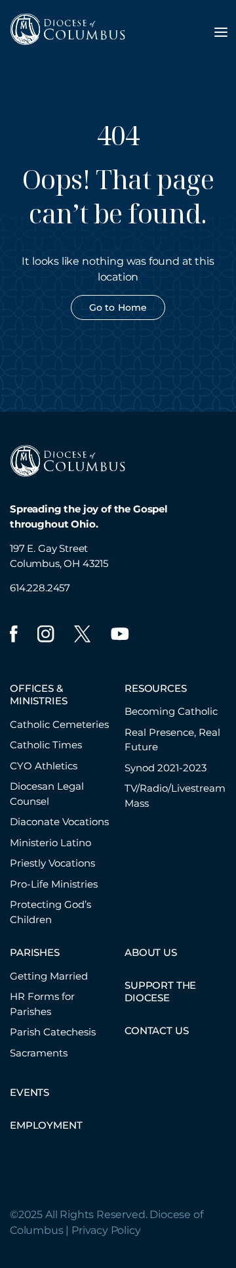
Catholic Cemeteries (59, 724)
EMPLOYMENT (46, 1125)
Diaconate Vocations (59, 821)
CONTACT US (156, 1030)
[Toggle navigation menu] (221, 32)
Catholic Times (46, 744)
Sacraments (39, 1053)
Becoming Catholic (171, 711)
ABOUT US (151, 952)
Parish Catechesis (53, 1032)
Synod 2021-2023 (165, 767)
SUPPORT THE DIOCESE (160, 992)
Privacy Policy (106, 1230)
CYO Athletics (43, 765)
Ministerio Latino (50, 842)
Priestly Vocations (52, 863)
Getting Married (49, 976)
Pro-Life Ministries (54, 884)
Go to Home (118, 307)
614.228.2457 (40, 587)
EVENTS (29, 1092)
